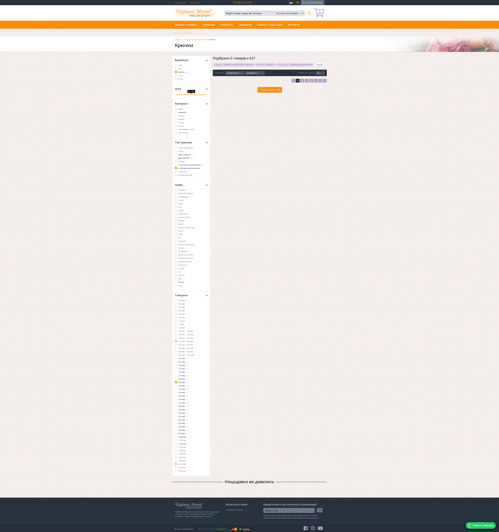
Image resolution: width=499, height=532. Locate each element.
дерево (181, 119)
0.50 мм (183, 358)
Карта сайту (202, 529)
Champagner (183, 197)
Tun (179, 272)
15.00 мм (182, 454)
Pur (179, 237)
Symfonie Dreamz (185, 255)
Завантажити (183, 32)
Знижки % (226, 24)
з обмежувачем (185, 175)
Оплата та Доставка (270, 24)
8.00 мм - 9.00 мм (185, 351)
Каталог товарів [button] (185, 24)
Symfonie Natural (185, 258)
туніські (181, 161)
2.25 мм (183, 382)
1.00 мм (183, 365)
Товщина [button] (181, 295)
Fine (180, 207)
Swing (180, 248)
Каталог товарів (191, 39)
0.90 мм (181, 314)
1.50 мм (183, 372)
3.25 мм (183, 396)
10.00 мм (183, 437)
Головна (178, 39)
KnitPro (182, 72)
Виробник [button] (181, 60)
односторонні (185, 154)
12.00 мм (183, 443)
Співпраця (245, 24)
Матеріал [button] (181, 103)
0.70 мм (181, 307)
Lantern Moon (184, 217)
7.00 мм (183, 426)
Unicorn (181, 275)
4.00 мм (183, 406)
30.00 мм (182, 467)
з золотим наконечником (190, 165)
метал (181, 126)
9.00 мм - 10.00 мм (186, 355)
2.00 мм (183, 379)
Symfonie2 (182, 265)
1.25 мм (183, 368)
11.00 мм (182, 440)
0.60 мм (181, 304)
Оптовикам (195, 2)
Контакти (294, 24)
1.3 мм (181, 324)
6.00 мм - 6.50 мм (185, 344)
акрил (180, 109)
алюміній (183, 112)
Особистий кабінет (313, 2)
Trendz (181, 268)
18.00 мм (182, 457)
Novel (180, 231)
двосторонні (185, 158)
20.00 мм (182, 461)
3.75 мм (183, 403)
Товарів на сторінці (306, 72)
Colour (181, 200)
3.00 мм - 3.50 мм (185, 331)
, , (232, 65)
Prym (180, 79)
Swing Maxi (183, 251)
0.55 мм (181, 300)
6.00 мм (183, 420)
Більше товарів (268, 89)
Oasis (180, 234)
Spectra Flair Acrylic (186, 244)
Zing (180, 285)
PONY (180, 75)
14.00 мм (182, 450)
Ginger (181, 210)
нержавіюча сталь (186, 129)
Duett (180, 203)
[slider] (175, 95)
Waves (182, 282)
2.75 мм (183, 389)
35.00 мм (182, 471)
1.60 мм (181, 327)
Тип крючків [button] (183, 142)
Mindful (181, 220)
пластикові (183, 132)
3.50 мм (183, 399)
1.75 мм (183, 375)
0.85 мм (181, 310)
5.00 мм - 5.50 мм (185, 338)
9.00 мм (183, 433)
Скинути (319, 65)
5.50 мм (183, 416)
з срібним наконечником (190, 168)
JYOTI (180, 68)
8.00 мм (183, 430)
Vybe (180, 278)
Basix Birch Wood (185, 193)
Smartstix (182, 241)
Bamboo (182, 190)
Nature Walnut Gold (186, 227)
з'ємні (180, 151)
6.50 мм (183, 423)
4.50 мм (183, 409)
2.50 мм (183, 385)
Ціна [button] (178, 88)
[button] (292, 2)
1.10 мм (181, 321)
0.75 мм (183, 362)
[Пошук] (309, 13)
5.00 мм (183, 413)
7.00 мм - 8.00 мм (185, 348)
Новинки (209, 24)
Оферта (212, 529)
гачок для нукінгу (185, 148)
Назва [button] (179, 185)
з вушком (182, 171)
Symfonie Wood (185, 261)
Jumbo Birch (183, 214)
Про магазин (180, 2)
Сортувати (219, 72)
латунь (181, 122)
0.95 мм (181, 317)
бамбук (181, 115)
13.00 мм (182, 447)
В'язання (203, 39)
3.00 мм (183, 392)
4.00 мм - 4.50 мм (185, 334)
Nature (181, 224)
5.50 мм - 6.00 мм (185, 341)
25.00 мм (182, 464)
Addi (180, 65)
